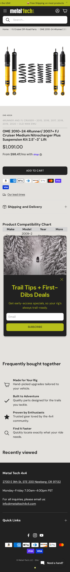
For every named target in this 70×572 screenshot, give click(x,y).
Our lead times (16, 194)
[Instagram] (35, 535)
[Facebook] (28, 535)
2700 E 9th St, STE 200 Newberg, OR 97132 (32, 482)
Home (5, 29)
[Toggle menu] (5, 10)
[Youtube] (41, 535)
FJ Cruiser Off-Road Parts (24, 29)
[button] (35, 20)
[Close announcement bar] (66, 2)
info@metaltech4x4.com (19, 504)
